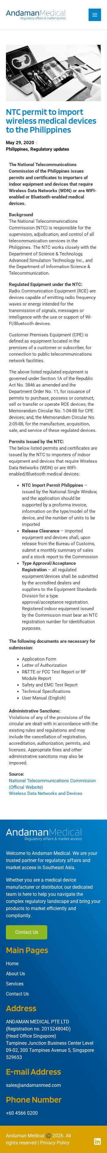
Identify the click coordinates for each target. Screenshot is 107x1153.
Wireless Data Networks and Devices (45, 793)
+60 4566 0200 (22, 1113)
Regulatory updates (49, 149)
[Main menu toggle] (95, 15)
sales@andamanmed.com (33, 1085)
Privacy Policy (55, 1143)
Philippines (17, 149)
